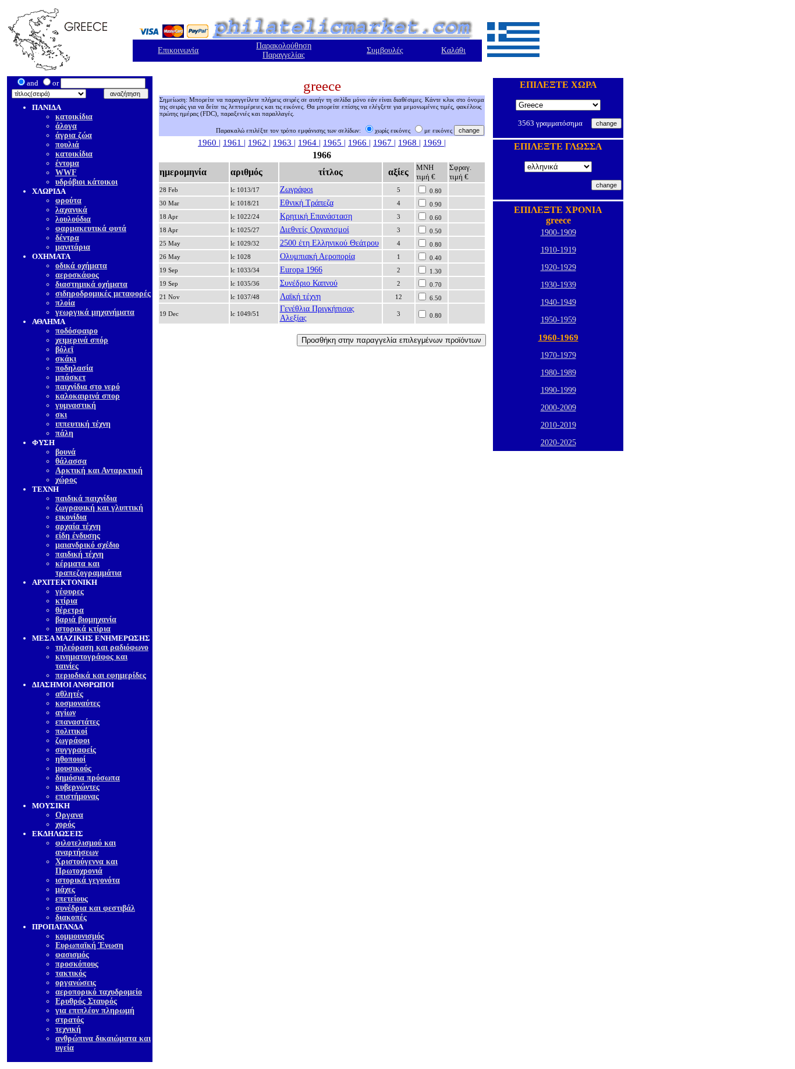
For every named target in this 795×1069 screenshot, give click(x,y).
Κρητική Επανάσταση (316, 216)
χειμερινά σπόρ (81, 340)
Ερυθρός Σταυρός (86, 1001)
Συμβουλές (385, 50)
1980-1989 (558, 372)
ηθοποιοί (70, 759)
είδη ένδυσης (77, 535)
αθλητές (69, 694)
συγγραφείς (75, 749)
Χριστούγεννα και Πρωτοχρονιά (86, 866)
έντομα (67, 163)
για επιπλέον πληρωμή (94, 1010)
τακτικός (70, 973)
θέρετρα (69, 610)
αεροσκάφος (77, 275)
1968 (408, 142)
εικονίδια (71, 517)
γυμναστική (75, 405)
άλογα (66, 126)
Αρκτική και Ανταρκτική (99, 470)
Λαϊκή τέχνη (300, 296)
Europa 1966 (301, 269)
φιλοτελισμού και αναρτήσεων (85, 848)
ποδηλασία (74, 368)
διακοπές (71, 917)
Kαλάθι (453, 50)
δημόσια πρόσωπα (87, 777)
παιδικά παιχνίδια (86, 498)
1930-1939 (558, 284)
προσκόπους (76, 964)
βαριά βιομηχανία (85, 619)
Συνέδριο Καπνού (309, 283)
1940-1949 (558, 302)
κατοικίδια (74, 116)
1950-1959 (558, 319)
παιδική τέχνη (79, 554)
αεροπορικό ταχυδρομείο (98, 992)
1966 (358, 142)
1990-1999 (558, 390)
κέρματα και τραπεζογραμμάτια (88, 568)
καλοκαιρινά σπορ (87, 396)
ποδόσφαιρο (76, 330)
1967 (383, 142)
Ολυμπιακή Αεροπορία (317, 256)
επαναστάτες (77, 722)
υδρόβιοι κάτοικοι (86, 181)
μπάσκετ (70, 377)
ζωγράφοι (72, 740)
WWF (66, 172)
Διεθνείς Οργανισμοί (314, 229)
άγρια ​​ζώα (73, 135)
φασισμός (72, 954)
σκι (61, 414)
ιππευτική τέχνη (83, 424)
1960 (208, 142)
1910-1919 (558, 250)
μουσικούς (73, 768)
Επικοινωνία (178, 50)
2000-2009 (558, 407)
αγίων (65, 712)
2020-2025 (558, 442)
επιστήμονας (77, 796)
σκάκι (65, 358)
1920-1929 (558, 267)
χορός (65, 824)
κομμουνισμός (79, 936)
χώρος (66, 479)
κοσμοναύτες (77, 703)
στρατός (69, 1019)
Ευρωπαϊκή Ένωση (89, 945)
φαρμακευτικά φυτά (90, 228)
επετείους (71, 898)
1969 (433, 142)
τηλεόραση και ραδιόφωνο (101, 647)
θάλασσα (71, 461)
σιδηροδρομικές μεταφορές (103, 293)
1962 (258, 142)
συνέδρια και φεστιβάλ (95, 908)
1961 (233, 142)
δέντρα (67, 237)
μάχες (65, 889)
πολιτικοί (71, 731)
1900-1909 (558, 232)
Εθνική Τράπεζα (306, 202)
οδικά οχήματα (81, 265)
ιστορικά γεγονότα (87, 880)
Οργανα (69, 815)
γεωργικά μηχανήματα (94, 312)
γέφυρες (69, 591)
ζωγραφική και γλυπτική (99, 507)
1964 (308, 142)
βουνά (65, 452)
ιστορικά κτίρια (83, 628)
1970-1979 (558, 355)
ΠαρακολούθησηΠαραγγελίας (283, 50)
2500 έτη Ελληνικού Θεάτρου (329, 243)
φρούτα (68, 200)
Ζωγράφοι (296, 189)
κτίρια (66, 600)
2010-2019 (558, 425)
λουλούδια (73, 219)
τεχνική (68, 1029)
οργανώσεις (75, 982)
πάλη (64, 433)
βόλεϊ (64, 349)
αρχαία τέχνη (78, 526)
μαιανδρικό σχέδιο (87, 545)
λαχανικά (71, 209)
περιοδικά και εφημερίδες (100, 675)
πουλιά (67, 144)
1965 (333, 142)
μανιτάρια (72, 247)
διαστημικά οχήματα (91, 284)
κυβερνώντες (77, 787)
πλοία (65, 303)
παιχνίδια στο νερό (87, 386)
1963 (283, 142)
